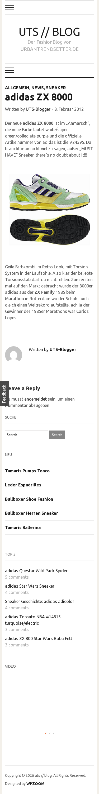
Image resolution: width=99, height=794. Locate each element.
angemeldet (35, 399)
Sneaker (56, 87)
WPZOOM (35, 784)
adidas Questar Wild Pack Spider (36, 570)
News (37, 87)
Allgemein (17, 87)
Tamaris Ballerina (23, 527)
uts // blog (49, 31)
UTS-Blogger (38, 109)
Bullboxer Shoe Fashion (29, 499)
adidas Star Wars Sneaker (29, 586)
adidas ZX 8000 (39, 96)
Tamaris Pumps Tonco (27, 470)
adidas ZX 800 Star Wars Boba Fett (38, 638)
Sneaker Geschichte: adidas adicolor (39, 601)
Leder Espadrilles (23, 484)
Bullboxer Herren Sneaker (31, 513)
